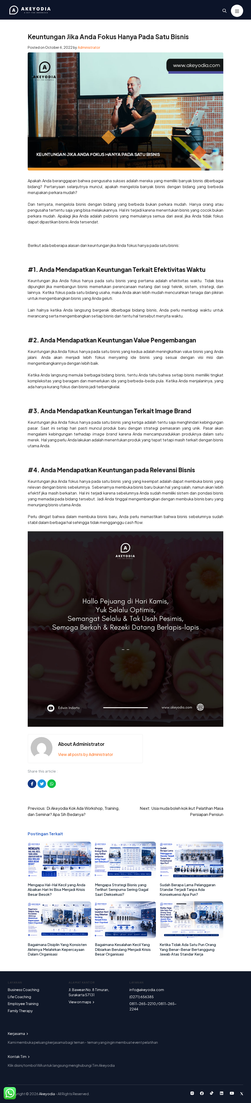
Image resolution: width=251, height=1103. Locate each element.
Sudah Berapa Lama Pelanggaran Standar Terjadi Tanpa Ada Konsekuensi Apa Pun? (187, 889)
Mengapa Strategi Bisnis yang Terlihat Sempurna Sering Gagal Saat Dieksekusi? (121, 889)
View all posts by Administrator (85, 754)
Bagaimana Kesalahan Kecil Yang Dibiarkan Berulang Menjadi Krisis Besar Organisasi (123, 949)
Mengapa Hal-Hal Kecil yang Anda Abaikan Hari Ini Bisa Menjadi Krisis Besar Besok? (56, 889)
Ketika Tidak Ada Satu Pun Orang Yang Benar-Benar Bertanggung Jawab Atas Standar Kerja (188, 949)
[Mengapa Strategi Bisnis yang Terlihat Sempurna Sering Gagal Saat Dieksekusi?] (125, 876)
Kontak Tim (17, 1056)
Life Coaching (19, 996)
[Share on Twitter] (42, 783)
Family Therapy (20, 1010)
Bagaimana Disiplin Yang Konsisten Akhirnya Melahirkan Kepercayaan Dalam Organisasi (57, 949)
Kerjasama (16, 1033)
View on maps (80, 1002)
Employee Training (23, 1003)
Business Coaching (23, 989)
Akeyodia (47, 1093)
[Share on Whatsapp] (51, 783)
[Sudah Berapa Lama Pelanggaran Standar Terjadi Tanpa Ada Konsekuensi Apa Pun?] (191, 876)
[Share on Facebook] (32, 783)
